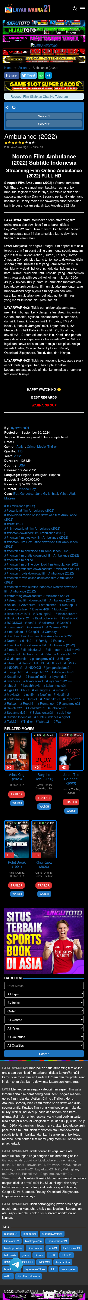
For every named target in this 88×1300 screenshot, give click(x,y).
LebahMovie (31, 685)
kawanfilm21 (36, 1164)
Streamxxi (9, 1178)
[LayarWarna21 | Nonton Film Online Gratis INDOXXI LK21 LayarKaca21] (27, 8)
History (65, 658)
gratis (47, 654)
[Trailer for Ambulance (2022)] (14, 107)
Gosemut (13, 654)
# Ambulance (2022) (21, 506)
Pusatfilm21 (30, 1173)
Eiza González (23, 493)
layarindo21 (60, 676)
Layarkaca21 (44, 1169)
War (59, 721)
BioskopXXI (70, 618)
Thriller (52, 446)
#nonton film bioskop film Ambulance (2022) (37, 537)
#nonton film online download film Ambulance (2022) (43, 564)
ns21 (33, 699)
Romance (47, 703)
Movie (41, 446)
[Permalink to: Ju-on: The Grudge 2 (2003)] (71, 751)
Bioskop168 (40, 609)
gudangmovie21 (43, 658)
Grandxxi (31, 654)
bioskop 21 (69, 604)
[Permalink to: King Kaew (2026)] (44, 839)
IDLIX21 (55, 663)
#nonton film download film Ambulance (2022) (38, 550)
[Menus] (82, 8)
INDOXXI (34, 667)
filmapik (12, 649)
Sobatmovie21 (17, 712)
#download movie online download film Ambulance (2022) (40, 517)
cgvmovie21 (15, 627)
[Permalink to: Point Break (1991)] (17, 839)
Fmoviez (53, 1164)
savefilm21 (63, 1173)
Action (20, 446)
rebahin (19, 1160)
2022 (17, 456)
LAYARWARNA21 (27, 1291)
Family (43, 640)
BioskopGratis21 (18, 613)
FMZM (65, 1164)
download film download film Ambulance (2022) (40, 636)
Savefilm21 (15, 708)
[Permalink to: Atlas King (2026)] (17, 751)
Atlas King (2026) (17, 776)
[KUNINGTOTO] (44, 85)
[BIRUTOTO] (44, 22)
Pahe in (15, 1173)
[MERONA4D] (44, 51)
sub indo (65, 712)
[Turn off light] (7, 107)
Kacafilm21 (15, 676)
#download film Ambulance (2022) (30, 510)
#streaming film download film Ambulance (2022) (41, 600)
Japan (71, 792)
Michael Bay (27, 488)
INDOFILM (14, 667)
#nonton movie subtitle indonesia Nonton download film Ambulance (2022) (40, 588)
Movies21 (14, 694)
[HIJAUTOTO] (44, 30)
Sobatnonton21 (42, 712)
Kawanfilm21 (37, 676)
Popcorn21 (73, 699)
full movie (73, 649)
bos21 (32, 622)
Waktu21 (44, 721)
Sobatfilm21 (36, 708)
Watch (17, 803)
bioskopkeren (67, 613)
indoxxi (7, 1169)
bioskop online (17, 609)
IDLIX (40, 663)
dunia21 (27, 640)
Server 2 (44, 123)
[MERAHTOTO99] (44, 45)
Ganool (7, 1160)
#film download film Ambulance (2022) (33, 528)
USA (22, 465)
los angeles (42, 690)
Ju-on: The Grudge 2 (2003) (71, 779)
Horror (26, 663)
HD (20, 451)
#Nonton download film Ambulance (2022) (36, 532)
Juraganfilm (15, 672)
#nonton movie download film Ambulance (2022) (40, 573)
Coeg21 (33, 631)
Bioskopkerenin (46, 618)
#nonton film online (20, 559)
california (48, 622)
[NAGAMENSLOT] (44, 38)
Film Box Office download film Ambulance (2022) (41, 645)
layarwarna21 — (60, 681)
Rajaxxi (12, 703)
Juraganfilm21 (39, 672)
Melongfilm (70, 1169)
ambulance (48, 604)
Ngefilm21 (63, 694)
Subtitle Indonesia (19, 717)
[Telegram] (48, 75)
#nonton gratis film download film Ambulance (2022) (43, 568)
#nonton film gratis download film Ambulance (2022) (43, 555)
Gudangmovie (16, 658)
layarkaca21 (34, 681)
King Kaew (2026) (44, 864)
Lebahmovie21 (56, 685)
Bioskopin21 (44, 613)
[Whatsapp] (41, 75)
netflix (30, 694)
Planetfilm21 (51, 699)
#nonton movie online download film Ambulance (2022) (38, 579)
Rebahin (28, 703)
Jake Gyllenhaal (46, 493)
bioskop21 (61, 609)
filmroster (55, 649)
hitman (11, 663)
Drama (11, 640)
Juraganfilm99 (64, 672)
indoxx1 (77, 1164)
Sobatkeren (58, 708)
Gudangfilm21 (67, 654)
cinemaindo (15, 631)
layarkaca (14, 681)
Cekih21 (65, 622)
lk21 (26, 690)
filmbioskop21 (33, 649)
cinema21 (36, 627)
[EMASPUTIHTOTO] (44, 59)
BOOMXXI (14, 622)
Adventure (28, 604)
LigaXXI (12, 690)
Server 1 (44, 116)
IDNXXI (72, 663)
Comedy (51, 631)
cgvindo (31, 1160)
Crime (31, 446)
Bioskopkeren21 (18, 618)
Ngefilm (45, 694)
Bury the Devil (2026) (44, 776)
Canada (40, 788)
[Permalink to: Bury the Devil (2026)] (44, 751)
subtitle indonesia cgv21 (53, 717)
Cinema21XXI (58, 627)
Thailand (48, 876)
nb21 (5, 1173)
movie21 (62, 690)
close (49, 1295)
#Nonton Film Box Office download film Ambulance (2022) (41, 543)
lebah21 (12, 685)
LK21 (80, 1291)
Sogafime (47, 1173)
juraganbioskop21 (58, 667)
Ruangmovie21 (69, 703)
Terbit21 (12, 721)
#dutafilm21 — (17, 523)
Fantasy (58, 640)
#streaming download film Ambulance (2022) (38, 595)
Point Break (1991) (17, 864)
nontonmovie (16, 699)
